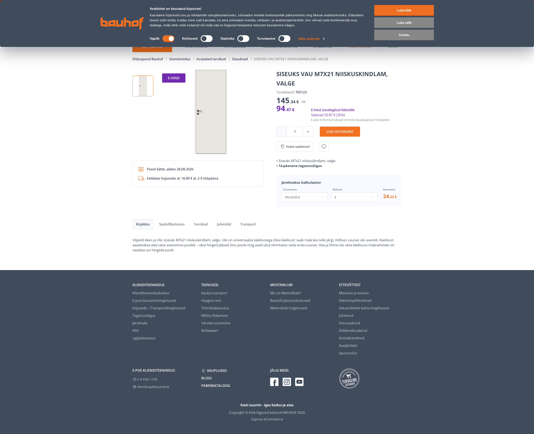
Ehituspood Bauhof (148, 59)
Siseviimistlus (180, 59)
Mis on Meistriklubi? (285, 293)
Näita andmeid (308, 38)
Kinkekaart (209, 330)
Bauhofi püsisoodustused (290, 300)
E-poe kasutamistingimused (154, 300)
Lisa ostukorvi (339, 131)
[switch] (207, 38)
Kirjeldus (143, 224)
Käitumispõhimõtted (355, 300)
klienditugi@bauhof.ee (153, 387)
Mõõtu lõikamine (214, 315)
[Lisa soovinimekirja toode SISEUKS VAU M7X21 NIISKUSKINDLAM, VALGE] (324, 147)
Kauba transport (214, 293)
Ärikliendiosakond (353, 330)
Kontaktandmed (351, 338)
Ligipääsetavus (144, 338)
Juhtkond (346, 315)
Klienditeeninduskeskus (151, 293)
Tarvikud (201, 224)
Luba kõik (404, 10)
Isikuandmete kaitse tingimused (364, 308)
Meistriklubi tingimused (288, 308)
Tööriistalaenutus (215, 308)
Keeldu (404, 35)
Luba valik (404, 22)
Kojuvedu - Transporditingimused (158, 308)
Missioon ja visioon (354, 293)
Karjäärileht (348, 345)
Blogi (206, 378)
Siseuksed (240, 59)
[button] (142, 85)
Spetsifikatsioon (172, 224)
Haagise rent (211, 300)
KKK (135, 330)
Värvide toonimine (215, 323)
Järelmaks (140, 323)
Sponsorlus (348, 353)
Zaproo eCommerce (267, 419)
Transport (248, 224)
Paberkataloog (215, 385)
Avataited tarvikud (211, 59)
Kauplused (216, 370)
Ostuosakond (349, 323)
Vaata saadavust (298, 146)
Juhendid (224, 224)
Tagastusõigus (143, 315)
